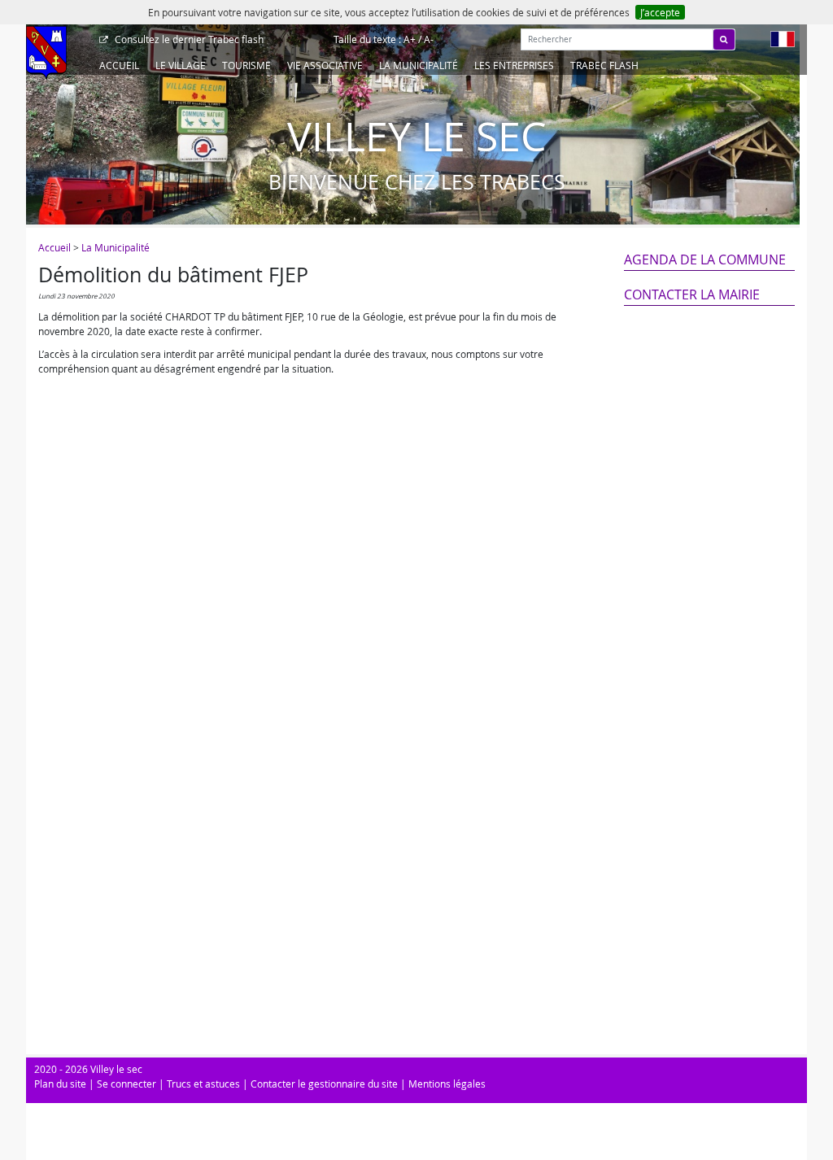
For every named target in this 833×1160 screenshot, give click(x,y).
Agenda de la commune (705, 259)
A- (429, 39)
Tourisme (246, 65)
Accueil (119, 65)
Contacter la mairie (692, 294)
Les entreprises (514, 65)
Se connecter (126, 1083)
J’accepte (660, 12)
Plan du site (60, 1083)
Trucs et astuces (203, 1083)
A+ (409, 39)
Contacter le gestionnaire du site (324, 1083)
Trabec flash (189, 39)
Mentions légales (447, 1083)
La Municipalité (418, 65)
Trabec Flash (604, 65)
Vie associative (325, 65)
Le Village (180, 65)
